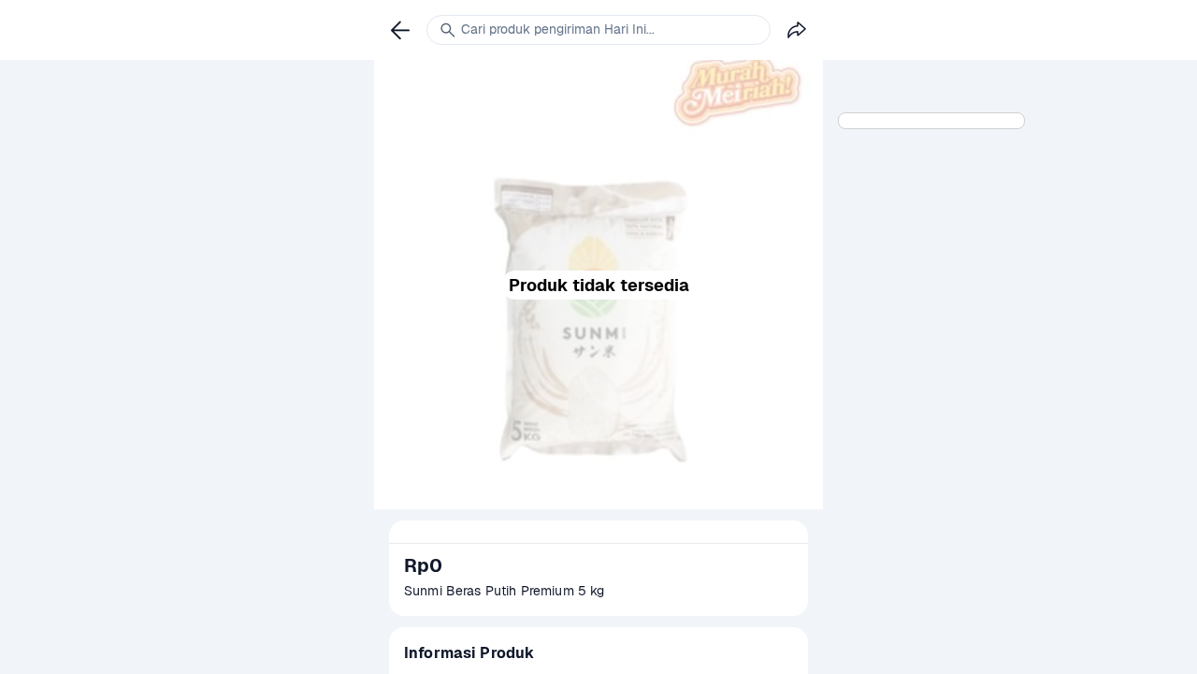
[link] (400, 30)
